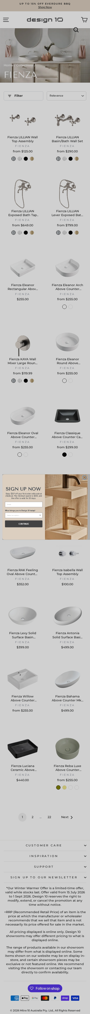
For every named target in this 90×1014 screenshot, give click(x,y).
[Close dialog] (84, 477)
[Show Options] (40, 515)
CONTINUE (24, 524)
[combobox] (23, 515)
